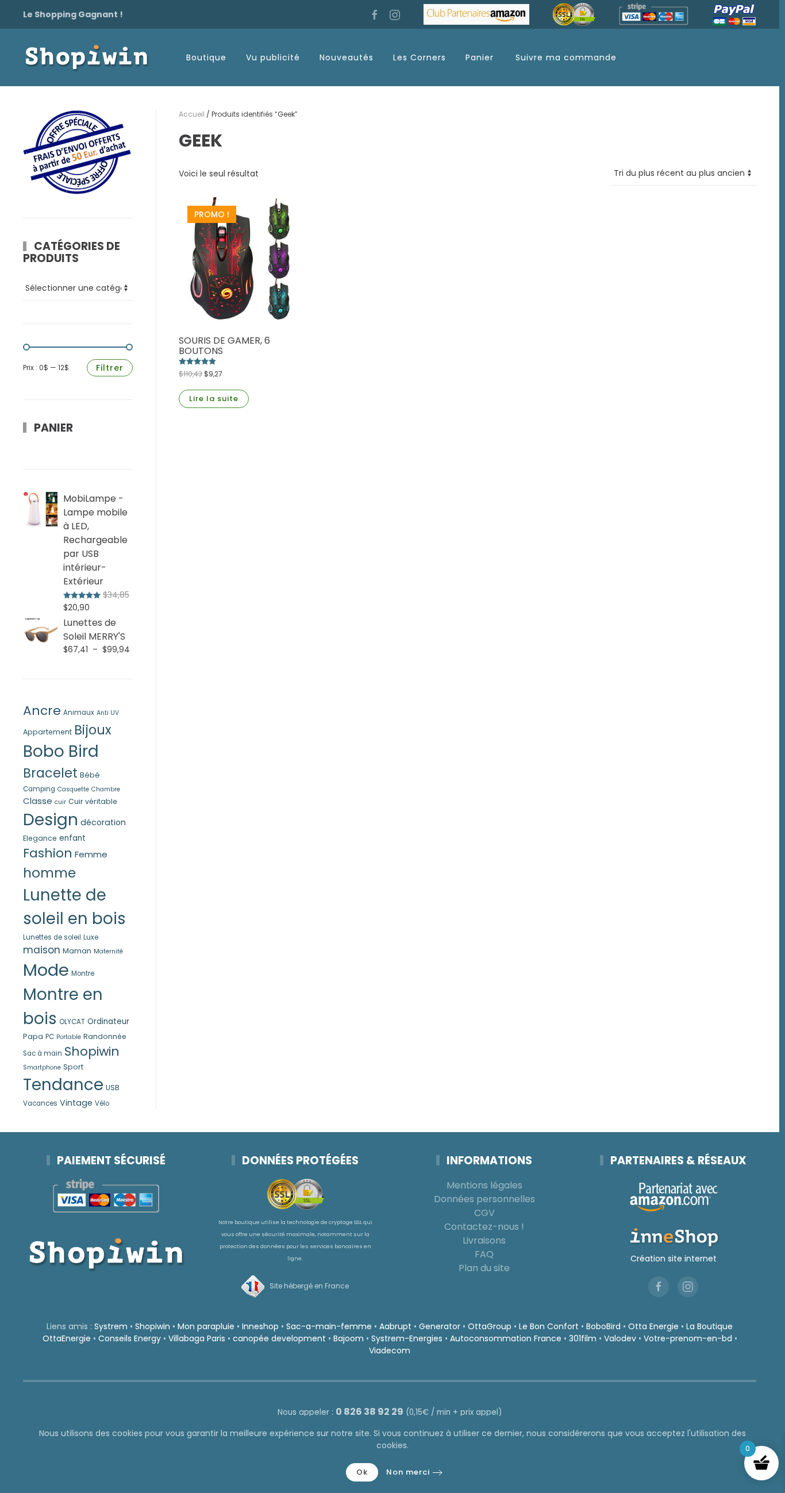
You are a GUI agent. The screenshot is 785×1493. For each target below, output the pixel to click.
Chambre (105, 789)
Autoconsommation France (505, 1338)
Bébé (90, 774)
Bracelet (50, 773)
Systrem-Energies (406, 1338)
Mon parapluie (206, 1326)
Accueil (192, 114)
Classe (37, 801)
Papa (33, 1036)
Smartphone (42, 1067)
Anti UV (108, 713)
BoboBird (603, 1326)
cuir (60, 802)
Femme (91, 854)
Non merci (408, 1472)
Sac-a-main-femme (329, 1326)
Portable (68, 1037)
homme (49, 873)
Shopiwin (92, 1051)
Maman (77, 950)
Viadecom (389, 1350)
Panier (479, 57)
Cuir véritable (92, 801)
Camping (39, 789)
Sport (73, 1066)
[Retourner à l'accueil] (86, 57)
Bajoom (348, 1338)
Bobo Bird (61, 751)
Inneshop (260, 1326)
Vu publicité (273, 57)
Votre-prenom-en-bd (688, 1338)
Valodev (620, 1338)
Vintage (76, 1103)
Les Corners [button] (419, 57)
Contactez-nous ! (484, 1226)
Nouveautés (347, 57)
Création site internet (673, 1258)
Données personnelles (484, 1199)
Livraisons (484, 1240)
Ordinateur (108, 1021)
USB (113, 1087)
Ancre (42, 710)
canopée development (279, 1338)
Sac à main (42, 1053)
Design (50, 820)
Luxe (90, 937)
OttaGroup (489, 1326)
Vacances (40, 1103)
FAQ (484, 1254)
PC (49, 1036)
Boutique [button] (206, 57)
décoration (103, 822)
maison (41, 950)
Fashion (47, 853)
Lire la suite (213, 398)
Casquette (73, 789)
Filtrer (110, 368)
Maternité (108, 951)
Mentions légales (484, 1185)
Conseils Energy (129, 1338)
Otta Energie (653, 1326)
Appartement (47, 732)
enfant (72, 838)
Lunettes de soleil (52, 937)
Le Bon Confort (549, 1326)
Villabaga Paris (196, 1338)
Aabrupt (395, 1326)
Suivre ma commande (566, 57)
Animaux (78, 712)
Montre (82, 973)
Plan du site (484, 1268)
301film (583, 1338)
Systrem (111, 1326)
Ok (362, 1472)
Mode (46, 970)
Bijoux (92, 730)
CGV (484, 1212)
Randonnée (104, 1036)
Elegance (40, 838)
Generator (439, 1326)
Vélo (102, 1103)
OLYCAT (72, 1021)
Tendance (63, 1084)
